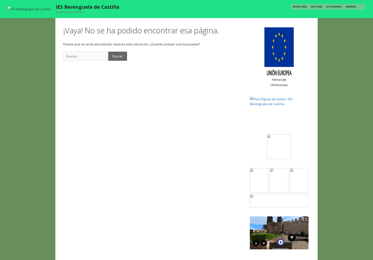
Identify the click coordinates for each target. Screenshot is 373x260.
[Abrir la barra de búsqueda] (361, 7)
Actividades (334, 6)
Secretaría (300, 6)
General (351, 6)
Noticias (316, 6)
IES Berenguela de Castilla (87, 6)
